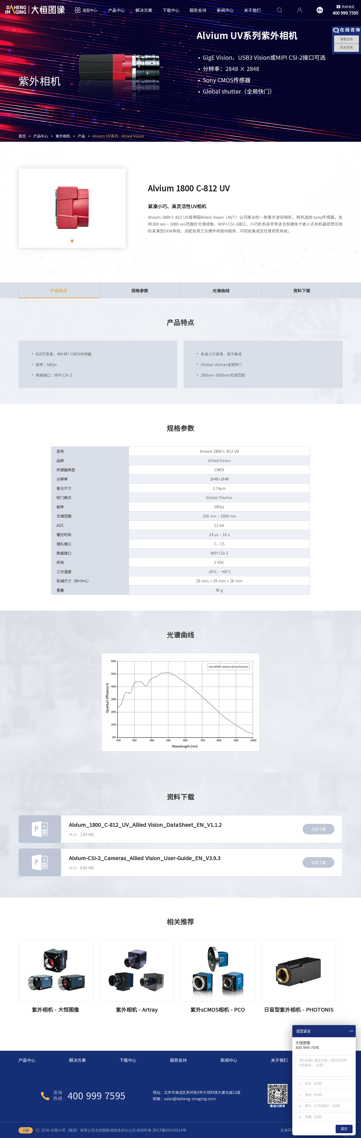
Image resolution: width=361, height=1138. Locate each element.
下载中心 (171, 10)
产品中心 (116, 10)
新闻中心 (225, 10)
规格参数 (139, 290)
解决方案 (143, 10)
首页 (22, 136)
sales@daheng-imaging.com (190, 1098)
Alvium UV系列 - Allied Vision (118, 136)
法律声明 (287, 1130)
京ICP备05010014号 (169, 1130)
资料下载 (301, 290)
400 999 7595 (96, 1095)
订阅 (25, 1130)
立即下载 (318, 829)
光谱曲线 (220, 290)
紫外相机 (62, 136)
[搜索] (280, 10)
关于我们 (252, 10)
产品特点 (58, 290)
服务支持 (197, 10)
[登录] (300, 10)
